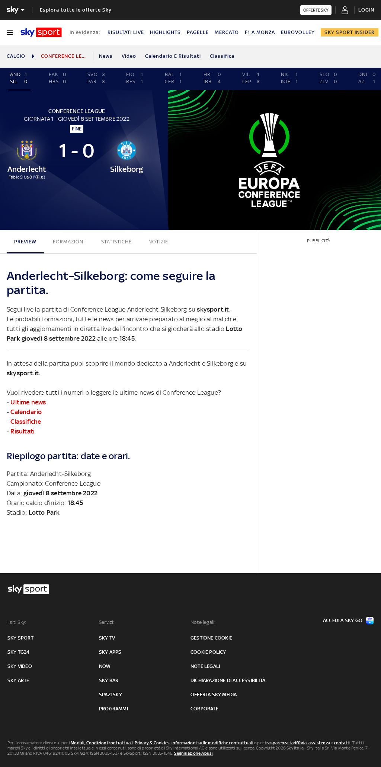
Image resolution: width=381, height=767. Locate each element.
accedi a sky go (342, 620)
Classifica (222, 56)
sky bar (108, 680)
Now (105, 666)
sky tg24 (18, 652)
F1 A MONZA (260, 32)
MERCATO (227, 32)
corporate (204, 708)
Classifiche (25, 421)
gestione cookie (211, 638)
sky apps (110, 652)
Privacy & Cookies (152, 742)
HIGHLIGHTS (165, 32)
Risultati (22, 431)
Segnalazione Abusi (193, 753)
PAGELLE (198, 32)
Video (129, 56)
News (106, 56)
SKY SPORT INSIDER (349, 32)
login (366, 10)
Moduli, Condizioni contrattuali (102, 742)
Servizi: (107, 622)
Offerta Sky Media (213, 694)
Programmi (113, 708)
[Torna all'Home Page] (41, 32)
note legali (205, 666)
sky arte (18, 680)
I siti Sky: (16, 622)
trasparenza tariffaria (286, 742)
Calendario (26, 412)
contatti (342, 742)
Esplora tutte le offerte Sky (76, 10)
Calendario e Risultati (173, 56)
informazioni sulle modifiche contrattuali (212, 742)
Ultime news (28, 402)
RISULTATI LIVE (126, 32)
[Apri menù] (10, 32)
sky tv (107, 638)
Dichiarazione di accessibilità (227, 680)
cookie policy (208, 652)
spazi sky (110, 694)
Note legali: (202, 622)
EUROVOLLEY (298, 32)
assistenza (319, 742)
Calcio (16, 56)
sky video (19, 666)
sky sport (20, 638)
